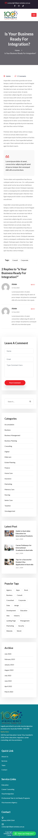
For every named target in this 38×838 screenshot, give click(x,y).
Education (23, 610)
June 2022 (8, 681)
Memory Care (9, 489)
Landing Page (11, 621)
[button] (24, 833)
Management (24, 621)
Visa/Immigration (8, 794)
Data (8, 605)
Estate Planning (10, 462)
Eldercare (8, 457)
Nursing (7, 495)
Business (8, 430)
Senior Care (9, 500)
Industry (17, 616)
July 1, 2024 (19, 539)
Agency (9, 590)
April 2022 (8, 686)
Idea (7, 616)
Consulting (8, 446)
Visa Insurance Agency (9, 802)
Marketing (8, 484)
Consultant (10, 600)
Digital (7, 452)
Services (4, 761)
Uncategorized (10, 511)
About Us (5, 756)
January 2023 (9, 665)
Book (26, 590)
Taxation (8, 506)
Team (3, 765)
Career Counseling (8, 789)
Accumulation (9, 424)
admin (8, 76)
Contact (4, 770)
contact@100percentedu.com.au (18, 3)
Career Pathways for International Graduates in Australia (24, 547)
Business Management (12, 435)
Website (9, 631)
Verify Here (5, 732)
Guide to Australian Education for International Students (24, 533)
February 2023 (10, 659)
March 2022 (9, 692)
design (16, 605)
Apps (18, 590)
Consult (19, 595)
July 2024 (8, 654)
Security (21, 626)
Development (11, 610)
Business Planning (11, 441)
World (19, 631)
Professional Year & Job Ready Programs (16, 798)
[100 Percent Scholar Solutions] (11, 15)
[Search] (30, 401)
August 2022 (9, 670)
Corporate (22, 600)
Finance (7, 468)
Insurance (8, 479)
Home (17, 50)
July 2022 (8, 675)
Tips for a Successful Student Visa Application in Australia (24, 562)
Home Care (9, 473)
